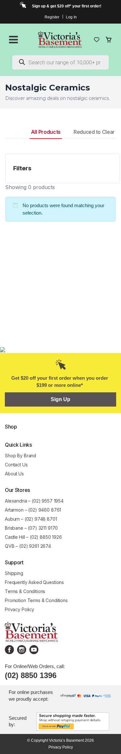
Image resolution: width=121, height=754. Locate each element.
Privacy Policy (19, 609)
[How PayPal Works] (72, 721)
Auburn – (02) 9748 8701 (31, 519)
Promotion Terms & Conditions (37, 600)
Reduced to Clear (94, 132)
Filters (22, 168)
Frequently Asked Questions (34, 582)
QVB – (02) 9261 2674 (28, 546)
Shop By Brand (20, 455)
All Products (46, 132)
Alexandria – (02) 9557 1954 (34, 501)
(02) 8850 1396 (30, 675)
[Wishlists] (96, 39)
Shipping (14, 573)
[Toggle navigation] (13, 39)
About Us (14, 473)
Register (52, 17)
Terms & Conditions (25, 591)
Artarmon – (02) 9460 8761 (33, 510)
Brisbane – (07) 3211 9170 (31, 528)
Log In (71, 17)
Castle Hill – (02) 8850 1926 (33, 537)
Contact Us (16, 464)
